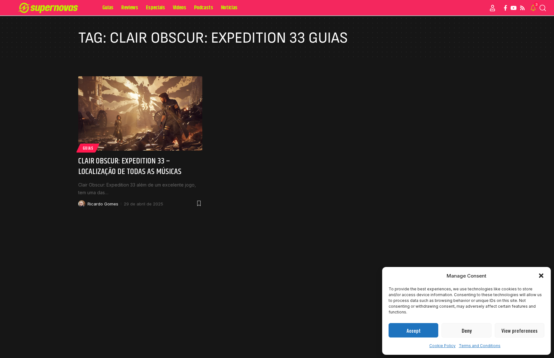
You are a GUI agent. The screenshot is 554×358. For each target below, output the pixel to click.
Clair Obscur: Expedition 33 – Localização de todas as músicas (129, 166)
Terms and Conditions (479, 345)
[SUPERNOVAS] (49, 8)
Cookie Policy (442, 345)
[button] (541, 275)
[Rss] (522, 8)
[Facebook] (505, 8)
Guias (88, 148)
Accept (414, 330)
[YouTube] (513, 8)
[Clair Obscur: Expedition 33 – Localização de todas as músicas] (140, 113)
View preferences (519, 330)
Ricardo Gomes (103, 203)
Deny (467, 330)
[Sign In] (492, 8)
